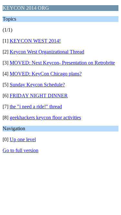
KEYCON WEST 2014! (35, 41)
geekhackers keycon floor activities (45, 117)
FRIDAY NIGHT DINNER (39, 95)
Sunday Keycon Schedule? (37, 84)
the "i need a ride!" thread (36, 106)
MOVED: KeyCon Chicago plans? (46, 73)
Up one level (23, 139)
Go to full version (20, 150)
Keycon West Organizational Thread (47, 51)
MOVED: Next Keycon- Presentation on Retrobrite (62, 62)
